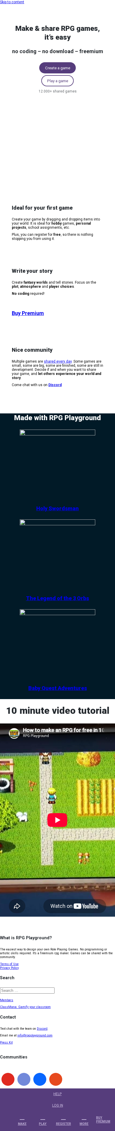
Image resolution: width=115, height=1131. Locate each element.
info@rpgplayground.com (34, 1035)
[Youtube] (8, 1079)
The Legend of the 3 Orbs (57, 598)
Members (6, 1000)
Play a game (57, 80)
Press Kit (6, 1042)
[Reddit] (56, 1079)
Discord (42, 1029)
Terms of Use (9, 964)
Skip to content (12, 2)
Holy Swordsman (57, 508)
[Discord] (24, 1079)
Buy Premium (28, 313)
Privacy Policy (9, 968)
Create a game (57, 67)
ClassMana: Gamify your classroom (25, 1007)
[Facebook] (40, 1079)
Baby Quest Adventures (57, 688)
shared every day (58, 361)
